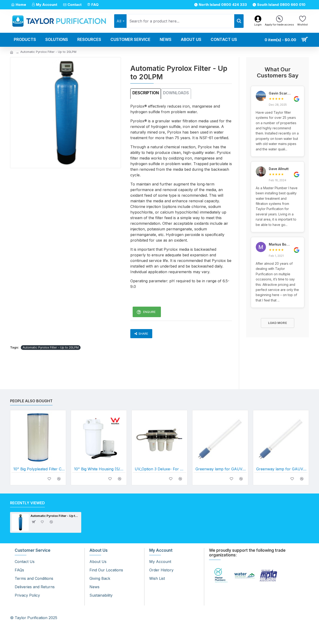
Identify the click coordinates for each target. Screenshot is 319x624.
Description (145, 93)
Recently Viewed (27, 503)
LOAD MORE (277, 323)
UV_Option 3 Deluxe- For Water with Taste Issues (160, 469)
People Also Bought (31, 401)
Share (143, 333)
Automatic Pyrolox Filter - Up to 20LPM (51, 347)
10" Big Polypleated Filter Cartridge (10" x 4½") (39, 469)
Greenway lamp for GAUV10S (221, 469)
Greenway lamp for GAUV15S (282, 469)
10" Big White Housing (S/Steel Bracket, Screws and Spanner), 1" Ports (99, 469)
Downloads (176, 93)
